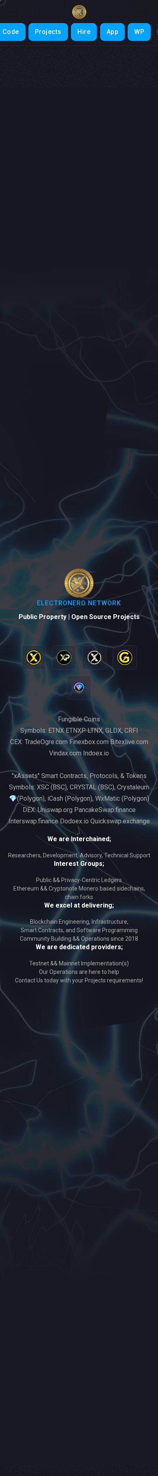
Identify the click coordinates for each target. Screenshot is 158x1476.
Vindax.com (65, 753)
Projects (48, 32)
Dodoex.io (74, 821)
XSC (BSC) (52, 787)
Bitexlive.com (129, 742)
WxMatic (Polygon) (122, 798)
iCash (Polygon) (69, 798)
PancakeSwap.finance (105, 810)
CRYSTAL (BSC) (92, 787)
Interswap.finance (33, 821)
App (113, 32)
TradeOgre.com (46, 742)
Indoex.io (96, 753)
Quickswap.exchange (120, 821)
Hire (83, 32)
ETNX (56, 730)
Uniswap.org (55, 810)
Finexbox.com (89, 742)
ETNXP (76, 730)
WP (139, 32)
